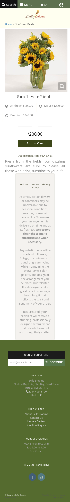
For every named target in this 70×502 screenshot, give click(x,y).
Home (8, 24)
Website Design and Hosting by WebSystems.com (54, 496)
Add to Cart (35, 143)
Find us (35, 395)
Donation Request (36, 425)
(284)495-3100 (38, 391)
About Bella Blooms (36, 414)
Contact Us (36, 417)
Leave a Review (36, 421)
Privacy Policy (10, 497)
